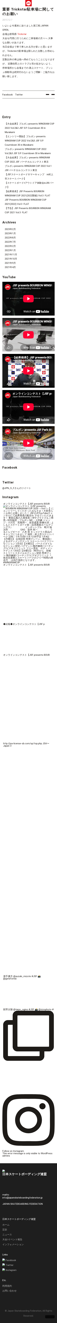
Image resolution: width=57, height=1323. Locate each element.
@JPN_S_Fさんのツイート (16, 488)
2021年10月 (11, 258)
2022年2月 (10, 246)
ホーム (6, 1224)
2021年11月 (11, 254)
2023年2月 (10, 229)
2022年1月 (10, 250)
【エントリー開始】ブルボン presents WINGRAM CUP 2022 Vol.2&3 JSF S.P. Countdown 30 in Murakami (25, 140)
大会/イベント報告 (12, 1239)
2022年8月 (10, 237)
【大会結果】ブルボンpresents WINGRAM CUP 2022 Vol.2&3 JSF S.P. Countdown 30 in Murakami (29, 128)
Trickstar (22, 34)
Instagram (11, 1270)
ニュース (7, 1234)
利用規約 (7, 1286)
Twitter (19, 94)
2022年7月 (10, 241)
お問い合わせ (9, 1290)
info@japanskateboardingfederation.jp (22, 1197)
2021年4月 (10, 267)
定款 (4, 1229)
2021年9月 (10, 263)
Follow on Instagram (13, 1151)
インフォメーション (13, 1244)
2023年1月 (10, 233)
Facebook (7, 94)
